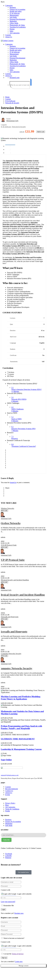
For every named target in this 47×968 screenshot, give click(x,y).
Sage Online (6, 760)
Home (7, 97)
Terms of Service (18, 954)
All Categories (15, 33)
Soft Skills (13, 17)
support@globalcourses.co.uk (9, 775)
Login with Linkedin (24, 894)
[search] (31, 82)
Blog (7, 805)
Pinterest (8, 858)
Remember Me (8, 905)
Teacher (8, 119)
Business (13, 7)
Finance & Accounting (17, 9)
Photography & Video (17, 25)
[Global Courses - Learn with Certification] (7, 40)
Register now (19, 913)
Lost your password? (8, 902)
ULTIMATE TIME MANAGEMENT (18, 739)
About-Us (8, 793)
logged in (13, 482)
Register (12, 78)
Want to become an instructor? (13, 938)
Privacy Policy (10, 803)
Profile (7, 811)
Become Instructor (11, 789)
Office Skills (14, 23)
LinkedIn (8, 856)
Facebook (8, 854)
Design (12, 29)
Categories (9, 5)
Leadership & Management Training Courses (21, 749)
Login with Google (9, 894)
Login (17, 78)
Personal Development (17, 19)
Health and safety (16, 11)
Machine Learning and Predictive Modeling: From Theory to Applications (21, 697)
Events (7, 795)
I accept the (13, 954)
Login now (19, 961)
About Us (8, 37)
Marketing (13, 21)
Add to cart (40, 132)
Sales (11, 31)
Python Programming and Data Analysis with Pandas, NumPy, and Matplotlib (21, 727)
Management (14, 15)
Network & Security (12, 103)
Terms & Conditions (12, 809)
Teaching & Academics (18, 27)
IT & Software (15, 13)
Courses (8, 35)
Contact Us (9, 791)
